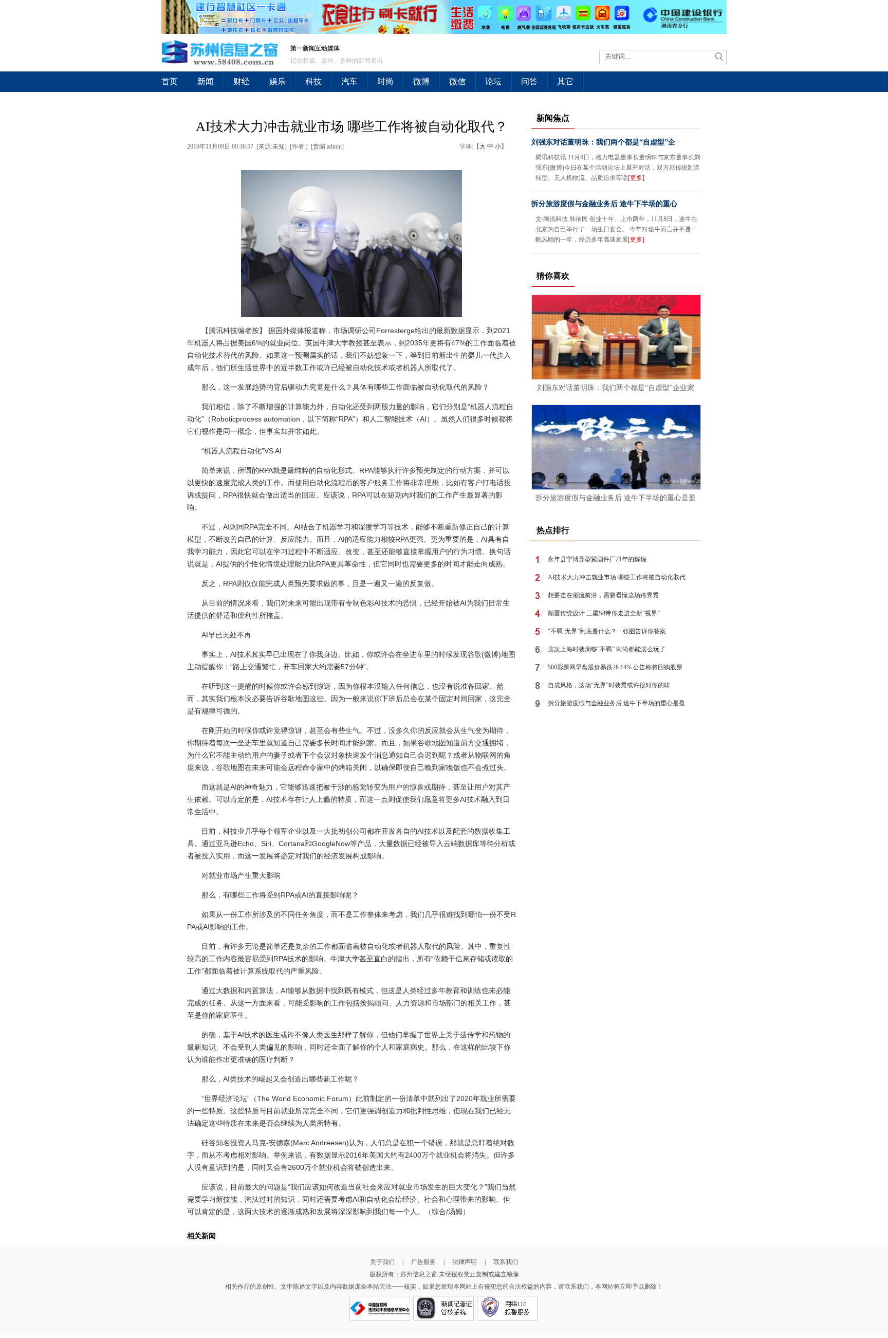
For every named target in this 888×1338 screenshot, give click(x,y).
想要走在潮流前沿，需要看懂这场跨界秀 (603, 595)
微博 (421, 81)
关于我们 (382, 1262)
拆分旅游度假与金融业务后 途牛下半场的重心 (604, 204)
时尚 (385, 81)
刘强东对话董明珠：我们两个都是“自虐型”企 (603, 142)
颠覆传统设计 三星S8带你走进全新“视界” (604, 613)
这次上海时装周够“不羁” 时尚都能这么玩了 (606, 649)
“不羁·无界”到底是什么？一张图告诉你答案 (607, 631)
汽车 (349, 81)
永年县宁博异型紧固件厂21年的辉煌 (597, 559)
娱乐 (277, 81)
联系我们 (505, 1262)
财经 (241, 81)
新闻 (205, 81)
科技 (313, 81)
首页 (169, 81)
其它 (565, 81)
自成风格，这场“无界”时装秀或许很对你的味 (609, 685)
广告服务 (423, 1262)
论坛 (493, 81)
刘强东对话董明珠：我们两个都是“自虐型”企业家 (615, 388)
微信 (457, 81)
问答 (529, 81)
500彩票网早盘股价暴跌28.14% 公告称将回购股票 (615, 667)
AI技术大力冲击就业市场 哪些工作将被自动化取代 (617, 577)
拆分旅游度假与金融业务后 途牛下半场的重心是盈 (615, 498)
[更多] (636, 177)
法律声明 (464, 1262)
